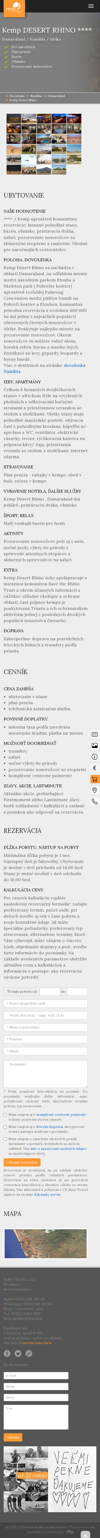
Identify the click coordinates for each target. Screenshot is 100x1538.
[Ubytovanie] (95, 758)
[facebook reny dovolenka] (7, 1353)
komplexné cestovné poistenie (61, 1114)
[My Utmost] (69, 1532)
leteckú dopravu (49, 1127)
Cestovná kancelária (35, 1343)
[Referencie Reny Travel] (50, 1479)
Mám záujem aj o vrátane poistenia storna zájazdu (47, 1117)
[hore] (85, 1534)
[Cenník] (95, 769)
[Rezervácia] (95, 780)
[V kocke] (95, 735)
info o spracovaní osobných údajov (58, 1148)
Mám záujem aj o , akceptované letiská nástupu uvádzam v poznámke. (46, 1129)
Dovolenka (15, 6)
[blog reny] (28, 1353)
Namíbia (36, 96)
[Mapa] (95, 791)
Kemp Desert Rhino (23, 100)
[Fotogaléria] (95, 746)
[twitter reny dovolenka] (18, 1353)
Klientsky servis (47, 1194)
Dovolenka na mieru (43, 1527)
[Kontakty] (95, 802)
